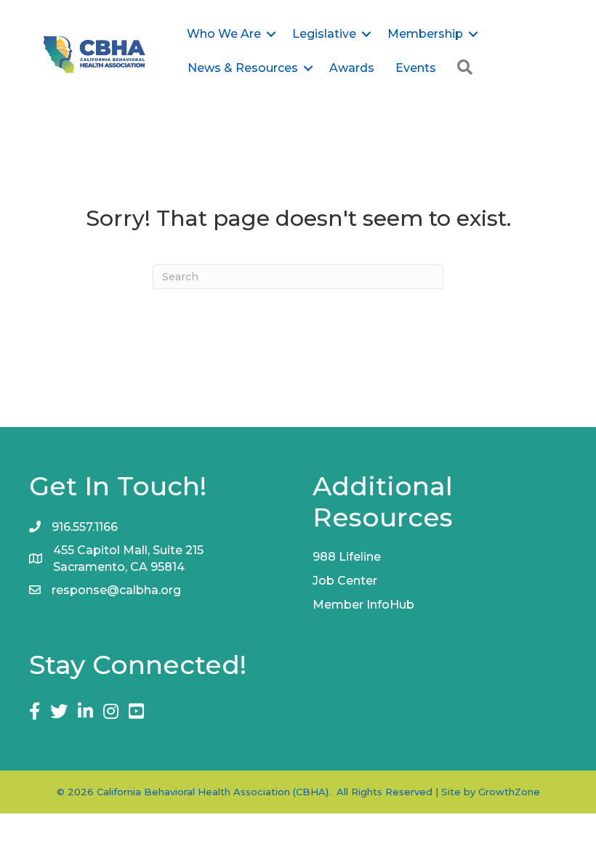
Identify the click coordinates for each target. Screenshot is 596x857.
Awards (351, 68)
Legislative (324, 34)
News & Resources (243, 68)
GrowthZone (509, 791)
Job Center (345, 581)
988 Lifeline (347, 557)
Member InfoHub (363, 605)
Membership (425, 34)
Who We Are (224, 34)
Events (415, 68)
